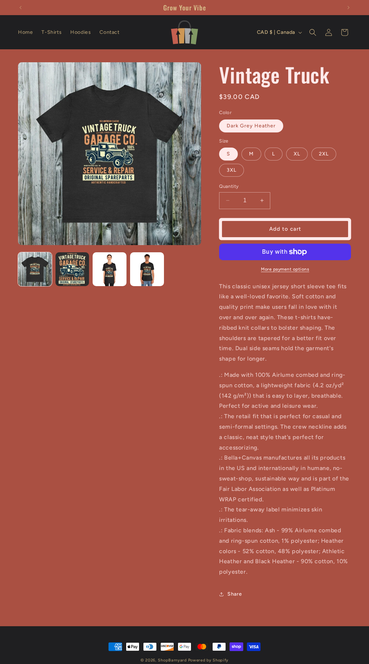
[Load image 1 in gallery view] (35, 269)
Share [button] (234, 594)
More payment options (285, 269)
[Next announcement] (348, 7)
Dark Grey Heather (251, 126)
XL (297, 154)
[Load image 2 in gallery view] (72, 269)
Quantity (229, 186)
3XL (231, 170)
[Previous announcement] (20, 7)
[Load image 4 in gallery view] (147, 269)
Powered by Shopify (208, 660)
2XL (324, 154)
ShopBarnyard (172, 660)
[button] (313, 32)
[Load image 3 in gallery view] (109, 269)
